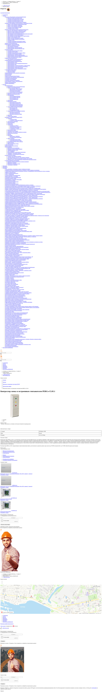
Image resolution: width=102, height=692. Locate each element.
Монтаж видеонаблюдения (8, 450)
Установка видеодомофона (8, 459)
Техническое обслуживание (8, 456)
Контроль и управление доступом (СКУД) (11, 384)
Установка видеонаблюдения (8, 451)
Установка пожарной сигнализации (10, 460)
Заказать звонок (3, 378)
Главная (4, 380)
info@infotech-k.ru (6, 375)
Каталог (4, 382)
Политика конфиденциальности (6, 623)
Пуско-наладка (6, 453)
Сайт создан (2, 626)
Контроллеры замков (7, 386)
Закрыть (2, 690)
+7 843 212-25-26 (6, 5)
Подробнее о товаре (4, 474)
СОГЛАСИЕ (94, 687)
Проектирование (6, 457)
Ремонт (4, 455)
